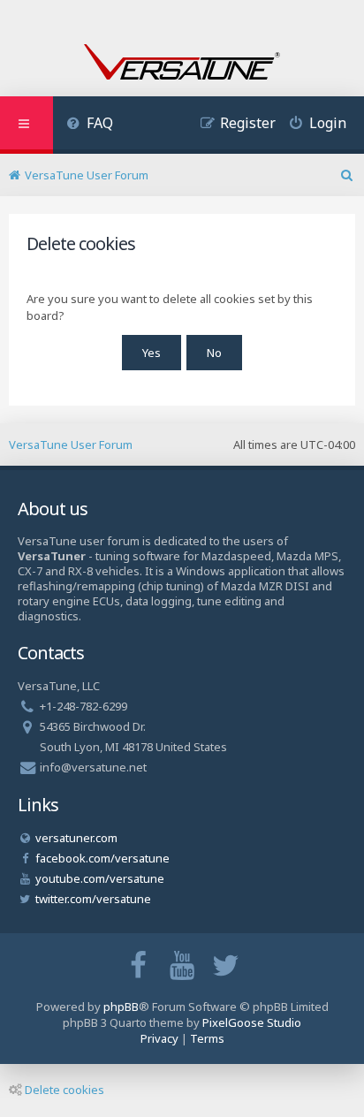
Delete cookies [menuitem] (64, 1090)
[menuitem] (89, 125)
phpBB (121, 1006)
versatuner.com (76, 838)
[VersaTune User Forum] (182, 63)
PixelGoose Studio (251, 1022)
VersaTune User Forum (71, 444)
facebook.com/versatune (102, 858)
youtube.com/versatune (99, 878)
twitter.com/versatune (93, 899)
